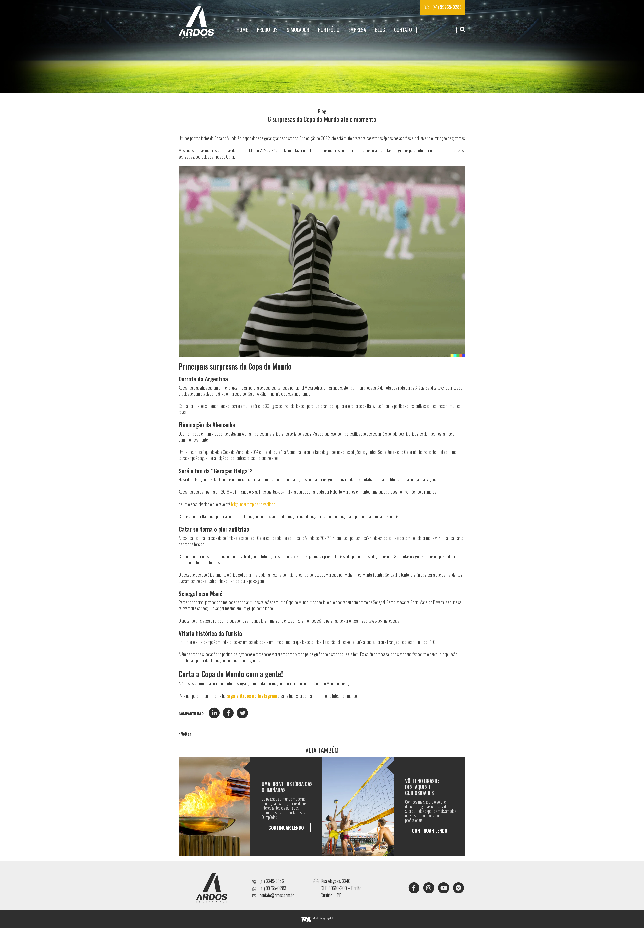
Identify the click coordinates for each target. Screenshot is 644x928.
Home (242, 29)
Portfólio (328, 29)
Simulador (298, 29)
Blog (380, 29)
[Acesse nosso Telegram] (458, 887)
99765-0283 (273, 888)
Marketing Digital (323, 918)
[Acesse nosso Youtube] (443, 887)
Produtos (267, 29)
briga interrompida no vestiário (253, 504)
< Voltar (185, 734)
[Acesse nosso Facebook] (414, 887)
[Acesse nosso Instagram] (429, 887)
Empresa (357, 29)
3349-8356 (272, 881)
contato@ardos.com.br (277, 895)
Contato (403, 29)
